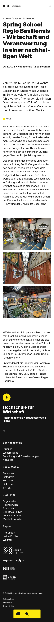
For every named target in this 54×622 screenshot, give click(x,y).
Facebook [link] (8, 473)
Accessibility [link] (8, 606)
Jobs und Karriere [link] (13, 515)
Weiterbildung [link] (10, 452)
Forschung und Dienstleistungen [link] (21, 456)
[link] (12, 6)
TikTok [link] (7, 487)
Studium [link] (7, 448)
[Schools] (17, 614)
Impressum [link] (7, 602)
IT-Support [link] (9, 532)
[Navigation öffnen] (36, 614)
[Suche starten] (26, 614)
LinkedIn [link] (8, 484)
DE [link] (50, 6)
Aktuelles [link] (8, 459)
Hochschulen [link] (10, 504)
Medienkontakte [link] (12, 519)
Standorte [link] (8, 508)
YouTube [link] (8, 480)
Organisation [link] (10, 501)
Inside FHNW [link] (10, 536)
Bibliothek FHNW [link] (13, 511)
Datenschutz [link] (8, 599)
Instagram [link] (8, 476)
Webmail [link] (7, 539)
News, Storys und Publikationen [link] (20, 18)
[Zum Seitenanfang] (7, 397)
